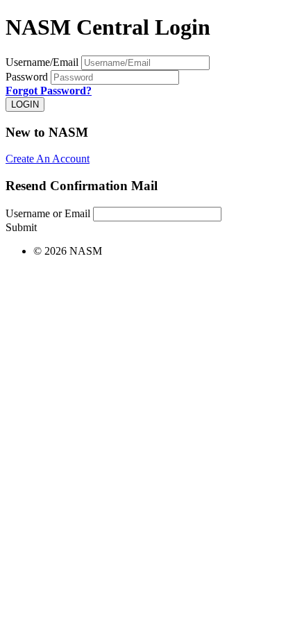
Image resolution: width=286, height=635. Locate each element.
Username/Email (42, 62)
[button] (48, 158)
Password (27, 77)
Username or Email (48, 213)
